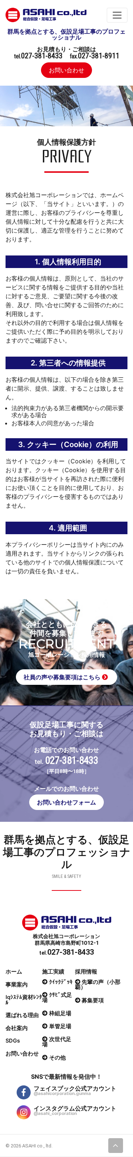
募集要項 (93, 1000)
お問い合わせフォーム (66, 802)
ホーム (14, 971)
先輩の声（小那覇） (98, 985)
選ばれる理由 (22, 1015)
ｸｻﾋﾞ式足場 (57, 998)
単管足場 (60, 1026)
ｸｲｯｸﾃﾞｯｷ (61, 982)
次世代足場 (56, 1042)
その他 (57, 1057)
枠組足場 (60, 1013)
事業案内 (17, 984)
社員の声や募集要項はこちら (63, 677)
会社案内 (17, 1028)
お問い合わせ (66, 70)
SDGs (13, 1040)
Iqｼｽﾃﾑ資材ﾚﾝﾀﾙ (24, 1000)
